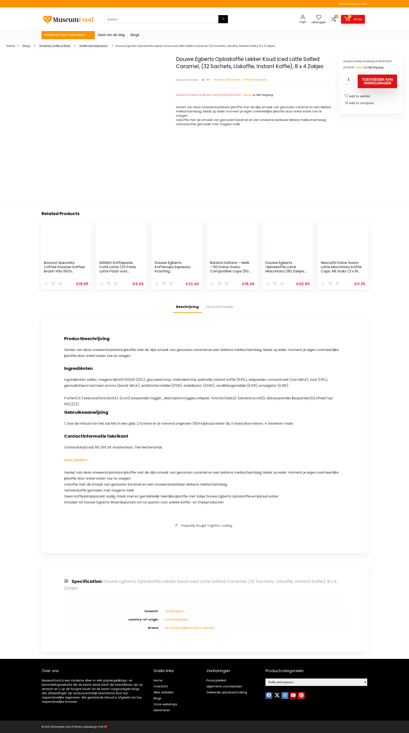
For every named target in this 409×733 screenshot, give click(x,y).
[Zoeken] (223, 19)
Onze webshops (165, 704)
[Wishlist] (318, 17)
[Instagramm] (285, 695)
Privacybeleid (216, 680)
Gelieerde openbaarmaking (226, 692)
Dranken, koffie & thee (55, 46)
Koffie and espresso (94, 46)
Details (247, 95)
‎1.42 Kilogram (174, 611)
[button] (76, 459)
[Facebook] (268, 695)
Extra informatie (219, 306)
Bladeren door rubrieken (64, 34)
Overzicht (161, 686)
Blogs (134, 34)
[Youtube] (293, 695)
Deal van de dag (111, 34)
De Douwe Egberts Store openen (190, 628)
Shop (26, 46)
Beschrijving (187, 306)
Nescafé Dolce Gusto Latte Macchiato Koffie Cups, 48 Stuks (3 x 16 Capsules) (341, 269)
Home (10, 46)
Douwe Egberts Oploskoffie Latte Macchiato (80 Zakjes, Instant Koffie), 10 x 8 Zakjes (285, 271)
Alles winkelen (164, 692)
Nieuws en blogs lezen (353, 4)
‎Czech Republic (176, 619)
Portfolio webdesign (85, 727)
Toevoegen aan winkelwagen (377, 81)
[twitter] (277, 695)
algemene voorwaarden (224, 686)
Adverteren (162, 710)
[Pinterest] (301, 695)
